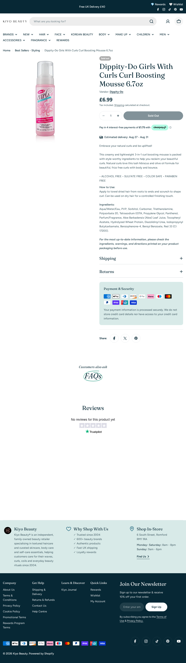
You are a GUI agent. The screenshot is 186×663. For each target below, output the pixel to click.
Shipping (119, 105)
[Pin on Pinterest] (136, 338)
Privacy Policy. (135, 620)
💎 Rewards (158, 4)
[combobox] (93, 21)
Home (6, 50)
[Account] (168, 21)
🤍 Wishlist (176, 4)
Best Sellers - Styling (27, 50)
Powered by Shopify (41, 653)
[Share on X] (125, 338)
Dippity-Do (116, 91)
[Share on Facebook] (114, 338)
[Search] (151, 21)
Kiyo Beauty (20, 653)
